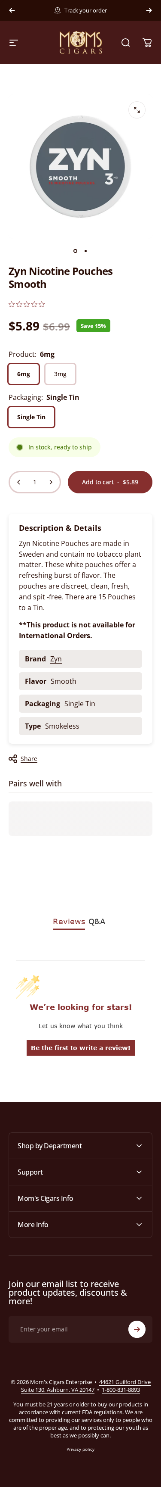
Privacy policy (80, 1449)
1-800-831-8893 (121, 1389)
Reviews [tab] (69, 921)
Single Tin (31, 417)
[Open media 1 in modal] (137, 109)
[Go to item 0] (75, 251)
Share (29, 758)
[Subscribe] (137, 1329)
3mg (60, 374)
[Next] (149, 10)
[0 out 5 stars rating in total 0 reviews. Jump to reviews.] (27, 304)
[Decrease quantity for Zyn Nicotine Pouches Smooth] (19, 482)
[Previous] (12, 10)
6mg (23, 374)
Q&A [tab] (96, 921)
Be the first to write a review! (81, 1047)
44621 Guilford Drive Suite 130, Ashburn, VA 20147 (86, 1385)
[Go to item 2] (86, 251)
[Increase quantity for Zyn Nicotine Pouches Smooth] (51, 482)
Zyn (56, 659)
